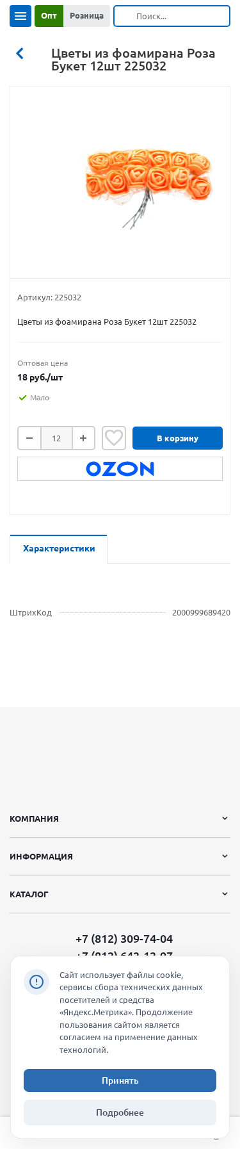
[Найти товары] (125, 16)
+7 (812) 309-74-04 (124, 939)
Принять (120, 1080)
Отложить (114, 438)
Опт (49, 15)
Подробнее (120, 1112)
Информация (41, 856)
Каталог (29, 894)
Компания (34, 818)
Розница (87, 15)
